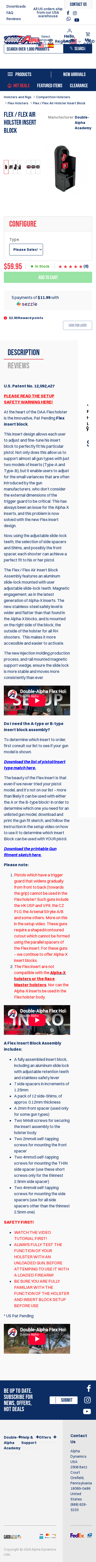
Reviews (13, 19)
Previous (10, 168)
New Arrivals (74, 74)
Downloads (16, 6)
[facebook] (68, 13)
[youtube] (76, 20)
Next (18, 168)
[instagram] (75, 13)
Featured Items (49, 86)
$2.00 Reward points (26, 318)
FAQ (9, 12)
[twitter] (70, 20)
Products (23, 74)
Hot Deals (21, 86)
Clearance (79, 86)
